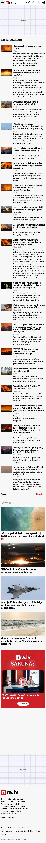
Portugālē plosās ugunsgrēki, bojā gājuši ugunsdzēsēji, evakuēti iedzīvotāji (28, 449)
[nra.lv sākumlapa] (11, 2)
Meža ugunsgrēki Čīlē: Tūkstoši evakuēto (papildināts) (29, 225)
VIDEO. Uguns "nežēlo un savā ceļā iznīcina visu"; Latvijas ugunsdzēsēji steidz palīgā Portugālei (28, 328)
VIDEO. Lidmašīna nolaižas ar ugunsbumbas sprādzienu (18, 570)
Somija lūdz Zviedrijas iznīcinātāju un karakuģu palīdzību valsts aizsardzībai (22, 605)
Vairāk (24, 703)
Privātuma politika (24, 828)
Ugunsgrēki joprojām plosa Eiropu (27, 47)
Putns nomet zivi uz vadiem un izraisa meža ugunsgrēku (29, 306)
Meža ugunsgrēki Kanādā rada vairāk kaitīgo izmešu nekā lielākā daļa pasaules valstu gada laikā (28, 471)
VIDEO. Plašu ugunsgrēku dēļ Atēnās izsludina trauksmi (27, 149)
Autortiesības (19, 831)
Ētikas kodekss (29, 831)
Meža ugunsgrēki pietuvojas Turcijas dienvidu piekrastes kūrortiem (27, 165)
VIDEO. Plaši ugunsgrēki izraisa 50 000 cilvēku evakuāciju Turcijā (25, 351)
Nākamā (40, 494)
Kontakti (3, 834)
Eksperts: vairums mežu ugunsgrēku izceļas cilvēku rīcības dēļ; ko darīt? (27, 242)
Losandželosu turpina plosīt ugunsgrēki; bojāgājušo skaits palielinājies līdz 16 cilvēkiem (28, 408)
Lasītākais (7, 502)
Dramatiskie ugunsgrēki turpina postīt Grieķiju (25, 102)
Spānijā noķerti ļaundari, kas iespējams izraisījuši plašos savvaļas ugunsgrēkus (28, 285)
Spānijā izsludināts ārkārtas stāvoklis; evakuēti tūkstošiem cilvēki (27, 187)
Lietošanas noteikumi (7, 831)
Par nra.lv (4, 828)
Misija (16, 828)
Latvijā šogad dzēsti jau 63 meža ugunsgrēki (26, 387)
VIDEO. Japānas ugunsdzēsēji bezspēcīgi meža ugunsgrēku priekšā (28, 209)
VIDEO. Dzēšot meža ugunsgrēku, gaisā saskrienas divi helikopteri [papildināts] (28, 126)
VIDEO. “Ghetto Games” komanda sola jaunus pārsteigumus (20, 696)
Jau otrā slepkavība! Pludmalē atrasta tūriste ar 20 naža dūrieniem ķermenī (22, 641)
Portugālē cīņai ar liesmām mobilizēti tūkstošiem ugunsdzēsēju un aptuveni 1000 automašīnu (27, 429)
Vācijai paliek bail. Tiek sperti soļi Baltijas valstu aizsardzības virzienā (22, 535)
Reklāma (10, 828)
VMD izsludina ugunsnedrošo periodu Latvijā (28, 369)
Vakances (38, 831)
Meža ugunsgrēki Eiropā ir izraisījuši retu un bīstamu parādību (26, 72)
